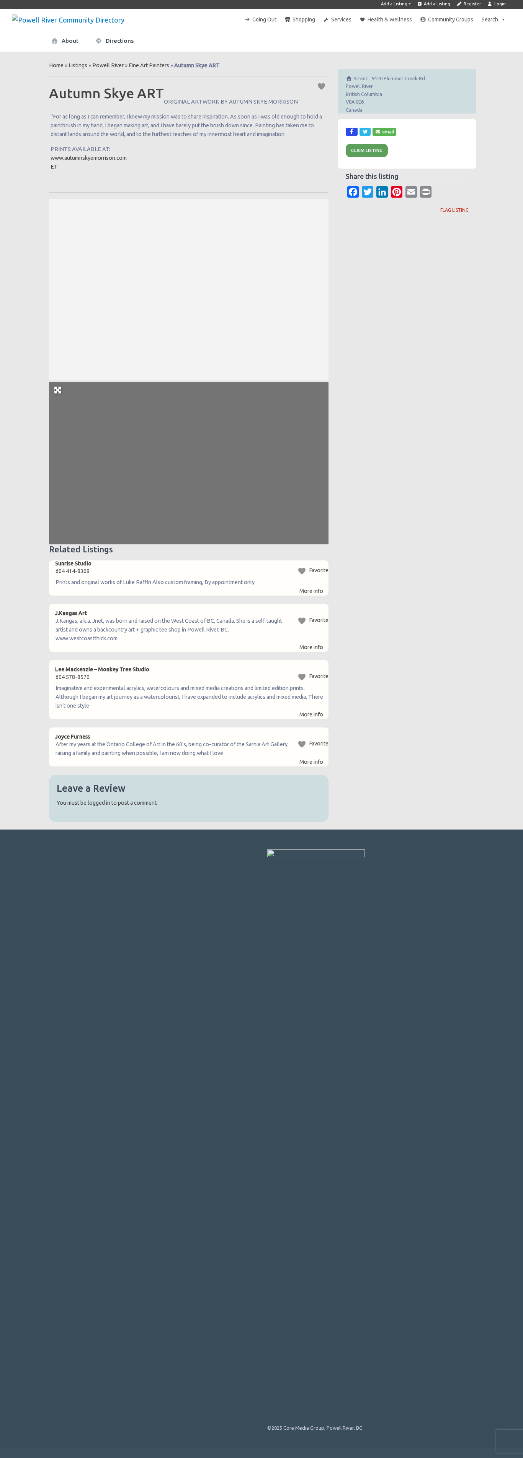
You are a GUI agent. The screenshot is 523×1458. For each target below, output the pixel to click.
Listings (78, 65)
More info (311, 591)
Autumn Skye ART (106, 93)
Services (341, 19)
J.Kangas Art (71, 613)
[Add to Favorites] (323, 86)
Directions (119, 40)
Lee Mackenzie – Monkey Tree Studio (102, 669)
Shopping (304, 19)
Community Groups (450, 19)
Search (490, 19)
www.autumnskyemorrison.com (89, 158)
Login (499, 4)
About (69, 40)
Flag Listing (454, 210)
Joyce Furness (72, 737)
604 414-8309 (73, 571)
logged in (99, 803)
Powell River (108, 65)
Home (56, 65)
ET (54, 167)
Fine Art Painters (149, 65)
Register (472, 4)
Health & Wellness (390, 19)
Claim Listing (366, 150)
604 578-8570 (73, 677)
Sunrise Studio (73, 563)
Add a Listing (394, 4)
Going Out (264, 19)
